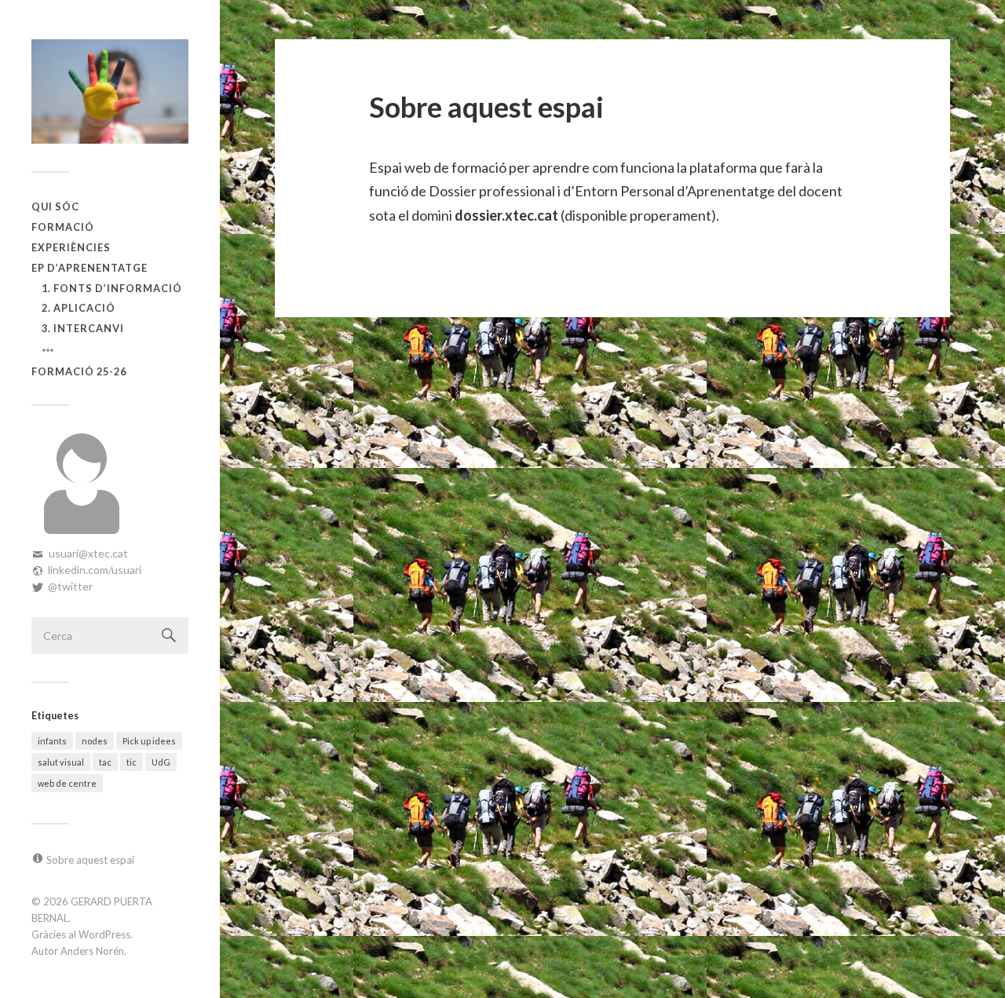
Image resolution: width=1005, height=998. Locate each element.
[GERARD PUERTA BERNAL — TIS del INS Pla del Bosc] (109, 91)
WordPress (104, 934)
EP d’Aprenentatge (89, 267)
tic (131, 762)
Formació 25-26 (78, 371)
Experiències (71, 247)
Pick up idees (149, 741)
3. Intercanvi (83, 328)
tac (105, 762)
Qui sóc (55, 206)
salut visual (61, 762)
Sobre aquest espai (90, 860)
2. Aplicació (78, 308)
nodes (95, 741)
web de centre (67, 783)
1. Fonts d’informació (112, 288)
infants (52, 741)
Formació (62, 227)
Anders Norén (92, 951)
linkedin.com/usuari (94, 569)
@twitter (70, 586)
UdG (161, 762)
